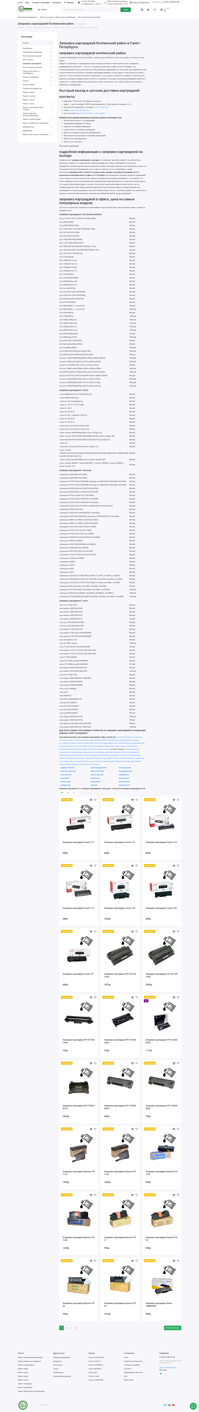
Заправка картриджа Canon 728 (161, 908)
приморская (64, 755)
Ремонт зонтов (29, 96)
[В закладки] (95, 799)
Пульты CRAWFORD (96, 1380)
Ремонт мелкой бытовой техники (33, 108)
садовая (105, 761)
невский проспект (132, 749)
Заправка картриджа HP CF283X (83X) (161, 1107)
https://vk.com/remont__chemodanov (90, 113)
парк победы (120, 746)
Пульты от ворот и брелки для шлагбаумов (58, 17)
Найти (125, 10)
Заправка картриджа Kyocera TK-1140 (79, 1238)
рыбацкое (97, 758)
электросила (132, 746)
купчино (91, 746)
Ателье (26, 81)
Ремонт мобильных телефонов (35, 123)
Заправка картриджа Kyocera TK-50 (120, 1304)
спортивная (114, 761)
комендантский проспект (89, 764)
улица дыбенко (108, 758)
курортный (95, 778)
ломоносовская (65, 758)
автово (70, 740)
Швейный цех (28, 127)
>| (75, 1328)
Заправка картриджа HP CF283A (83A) (120, 1107)
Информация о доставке (133, 1372)
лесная (97, 743)
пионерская (99, 752)
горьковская (64, 752)
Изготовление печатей (32, 56)
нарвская (93, 740)
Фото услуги (28, 60)
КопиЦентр (27, 48)
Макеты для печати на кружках (35, 134)
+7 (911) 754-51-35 (165, 2)
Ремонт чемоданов (31, 77)
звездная (100, 746)
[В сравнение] (90, 799)
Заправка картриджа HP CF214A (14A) (120, 975)
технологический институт (98, 749)
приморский (124, 775)
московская (109, 746)
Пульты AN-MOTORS (96, 1357)
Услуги (44, 9)
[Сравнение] (148, 9)
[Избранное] (155, 9)
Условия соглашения (132, 1365)
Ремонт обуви (28, 85)
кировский (64, 778)
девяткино (83, 746)
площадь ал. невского (119, 755)
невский (94, 785)
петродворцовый (125, 771)
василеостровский (68, 771)
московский (95, 782)
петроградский (125, 768)
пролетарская (78, 758)
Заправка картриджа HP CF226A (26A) (120, 1041)
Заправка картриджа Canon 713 (119, 842)
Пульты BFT (93, 1372)
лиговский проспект (81, 761)
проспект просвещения (129, 752)
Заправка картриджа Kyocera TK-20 (79, 1304)
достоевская (96, 761)
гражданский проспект (68, 746)
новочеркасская (66, 761)
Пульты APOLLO (95, 1361)
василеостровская (77, 755)
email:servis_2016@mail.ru (79, 110)
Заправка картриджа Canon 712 (78, 842)
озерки (116, 752)
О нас (126, 1357)
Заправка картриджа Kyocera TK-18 (162, 1238)
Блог (27, 2)
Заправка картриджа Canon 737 (78, 974)
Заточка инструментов (32, 88)
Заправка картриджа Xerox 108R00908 (159, 1304)
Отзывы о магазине (41, 2)
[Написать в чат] (193, 1406)
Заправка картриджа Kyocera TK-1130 (162, 1172)
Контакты (57, 2)
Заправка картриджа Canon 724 (119, 908)
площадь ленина (75, 743)
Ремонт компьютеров (32, 119)
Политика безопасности (133, 1361)
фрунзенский (124, 782)
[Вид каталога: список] (67, 792)
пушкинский (124, 778)
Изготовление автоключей (89, 17)
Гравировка (27, 131)
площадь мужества (108, 743)
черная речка (88, 752)
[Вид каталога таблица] (73, 792)
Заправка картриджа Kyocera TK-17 (120, 1238)
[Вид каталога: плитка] (61, 792)
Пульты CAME (94, 1376)
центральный (124, 785)
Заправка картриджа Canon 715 (78, 908)
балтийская (102, 740)
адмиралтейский (67, 768)
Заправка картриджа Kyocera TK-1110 (79, 1172)
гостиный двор (92, 755)
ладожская (139, 758)
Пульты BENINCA (95, 1369)
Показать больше (172, 1328)
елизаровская (134, 755)
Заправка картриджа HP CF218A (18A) (79, 1041)
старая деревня (72, 764)
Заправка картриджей (32, 64)
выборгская (88, 743)
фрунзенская (81, 749)
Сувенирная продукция (32, 52)
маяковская (104, 755)
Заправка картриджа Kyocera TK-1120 (120, 1172)
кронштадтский (97, 775)
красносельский (97, 771)
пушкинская (113, 740)
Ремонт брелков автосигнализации (30, 114)
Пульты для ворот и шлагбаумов (31, 72)
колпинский (65, 782)
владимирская (125, 740)
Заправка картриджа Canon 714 (161, 842)
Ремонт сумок (28, 92)
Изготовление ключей (32, 67)
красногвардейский (99, 768)
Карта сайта (128, 1380)
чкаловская (125, 761)
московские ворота (67, 749)
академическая (138, 743)
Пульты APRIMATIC (96, 1365)
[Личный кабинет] (142, 9)
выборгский (65, 785)
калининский (65, 775)
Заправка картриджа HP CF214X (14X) (161, 975)
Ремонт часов (28, 104)
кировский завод (81, 740)
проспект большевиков (124, 758)
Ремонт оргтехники (25, 1387)
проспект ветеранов (124, 737)
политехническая (124, 743)
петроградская (76, 752)
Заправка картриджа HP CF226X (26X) (161, 1041)
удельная (109, 752)
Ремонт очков (28, 100)
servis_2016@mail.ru (141, 2)
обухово (88, 758)
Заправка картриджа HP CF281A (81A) (79, 1107)
